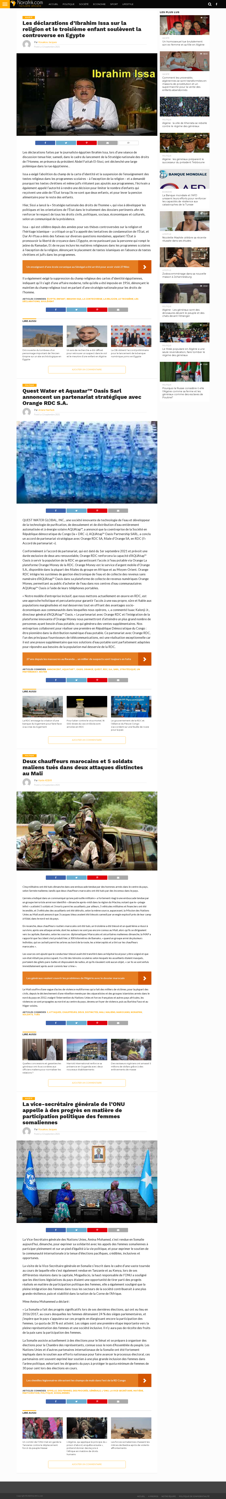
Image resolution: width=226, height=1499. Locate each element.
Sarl (116, 669)
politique (47, 1393)
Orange (88, 669)
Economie (99, 4)
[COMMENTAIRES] (128, 142)
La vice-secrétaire (121, 1390)
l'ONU (105, 1390)
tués (37, 1014)
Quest (98, 669)
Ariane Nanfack (46, 410)
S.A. (110, 669)
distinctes (91, 1012)
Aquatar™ (68, 669)
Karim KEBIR (45, 780)
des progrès (80, 1390)
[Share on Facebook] (45, 142)
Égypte (51, 299)
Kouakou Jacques (47, 42)
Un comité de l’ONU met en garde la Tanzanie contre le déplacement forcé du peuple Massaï (42, 1445)
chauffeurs (69, 1012)
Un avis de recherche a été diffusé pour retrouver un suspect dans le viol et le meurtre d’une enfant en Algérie (87, 353)
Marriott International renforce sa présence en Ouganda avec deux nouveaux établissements (85, 1066)
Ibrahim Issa (74, 299)
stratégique (128, 669)
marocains (123, 1012)
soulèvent (47, 301)
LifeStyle (127, 4)
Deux (81, 1012)
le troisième (125, 299)
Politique (68, 4)
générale (95, 1390)
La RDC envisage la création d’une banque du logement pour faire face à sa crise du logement (42, 723)
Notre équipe (168, 1496)
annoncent (54, 669)
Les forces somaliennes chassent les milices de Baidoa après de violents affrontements (130, 1445)
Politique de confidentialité (194, 1496)
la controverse (92, 299)
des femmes (65, 1390)
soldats (28, 1014)
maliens (110, 1012)
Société (84, 4)
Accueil (53, 4)
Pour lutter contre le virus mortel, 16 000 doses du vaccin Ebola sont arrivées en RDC (85, 723)
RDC (105, 669)
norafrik (136, 1012)
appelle (52, 1390)
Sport (114, 4)
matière (138, 1390)
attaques (55, 1012)
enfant (61, 299)
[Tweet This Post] (66, 142)
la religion (110, 299)
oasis (79, 669)
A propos (153, 1496)
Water (43, 672)
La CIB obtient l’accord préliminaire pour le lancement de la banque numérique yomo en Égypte (130, 353)
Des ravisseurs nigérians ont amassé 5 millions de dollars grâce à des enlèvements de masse (131, 1066)
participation (31, 1393)
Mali (102, 1012)
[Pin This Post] (87, 142)
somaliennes (62, 1393)
